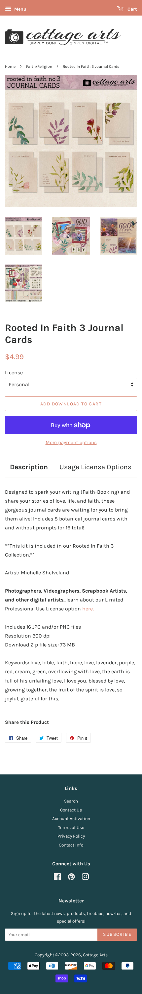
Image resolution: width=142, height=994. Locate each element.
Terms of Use (71, 827)
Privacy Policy (71, 836)
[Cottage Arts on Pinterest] (71, 878)
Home (10, 66)
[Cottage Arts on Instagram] (85, 878)
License (14, 372)
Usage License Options (95, 467)
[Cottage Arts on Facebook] (57, 878)
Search (71, 801)
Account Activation (71, 818)
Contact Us (71, 810)
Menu (19, 9)
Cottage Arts (95, 954)
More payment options (71, 442)
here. (88, 608)
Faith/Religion (39, 66)
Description (29, 467)
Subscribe (117, 934)
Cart (131, 9)
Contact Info (71, 845)
